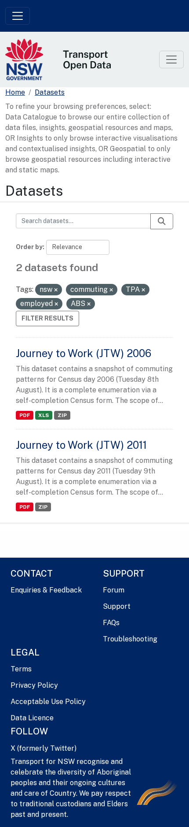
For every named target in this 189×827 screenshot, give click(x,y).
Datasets (50, 92)
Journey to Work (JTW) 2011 (81, 445)
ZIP (62, 415)
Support (117, 606)
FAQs (111, 622)
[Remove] (56, 290)
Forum (113, 590)
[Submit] (161, 221)
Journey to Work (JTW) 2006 (83, 353)
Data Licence (32, 718)
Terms (21, 669)
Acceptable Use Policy (48, 701)
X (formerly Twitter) (43, 748)
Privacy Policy (34, 685)
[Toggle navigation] (17, 16)
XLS (43, 415)
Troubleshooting (130, 639)
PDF (24, 415)
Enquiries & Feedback (46, 590)
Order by (29, 246)
